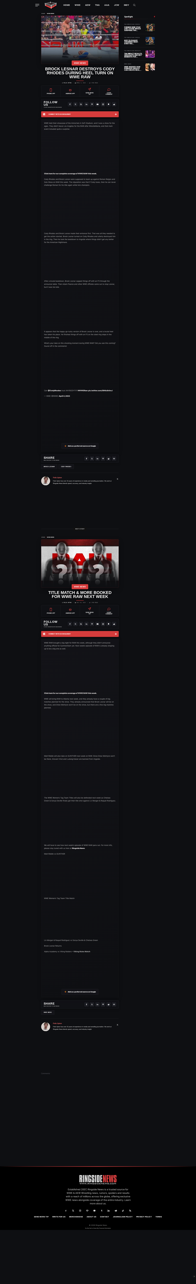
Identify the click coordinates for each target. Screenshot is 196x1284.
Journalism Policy (123, 1217)
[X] (75, 104)
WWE (77, 5)
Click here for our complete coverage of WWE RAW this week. (70, 174)
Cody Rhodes (66, 466)
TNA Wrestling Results (132, 50)
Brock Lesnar (49, 466)
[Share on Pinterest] (103, 458)
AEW (87, 5)
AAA (106, 5)
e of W (77, 693)
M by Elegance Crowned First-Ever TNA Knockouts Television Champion (131, 42)
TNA (97, 5)
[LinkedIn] (86, 104)
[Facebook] (70, 104)
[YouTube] (97, 104)
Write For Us (59, 1217)
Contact (104, 1217)
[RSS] (130, 1210)
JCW (116, 5)
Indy (126, 5)
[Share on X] (92, 458)
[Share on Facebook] (86, 458)
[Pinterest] (92, 104)
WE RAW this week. (88, 693)
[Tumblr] (101, 1210)
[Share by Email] (114, 458)
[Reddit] (114, 104)
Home (66, 5)
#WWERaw (83, 391)
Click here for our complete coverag (59, 693)
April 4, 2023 (64, 396)
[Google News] (81, 104)
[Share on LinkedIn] (97, 458)
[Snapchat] (108, 104)
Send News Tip (41, 1217)
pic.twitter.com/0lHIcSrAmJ (100, 391)
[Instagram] (103, 104)
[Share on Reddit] (108, 458)
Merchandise (76, 1217)
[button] (134, 5)
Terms (158, 1217)
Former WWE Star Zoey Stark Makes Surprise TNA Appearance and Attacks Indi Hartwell (132, 28)
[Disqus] (80, 1107)
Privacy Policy (144, 1217)
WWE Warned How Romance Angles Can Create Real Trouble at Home (132, 68)
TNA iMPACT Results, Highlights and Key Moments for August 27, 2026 (133, 55)
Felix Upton (67, 83)
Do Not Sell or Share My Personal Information (98, 1228)
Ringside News (78, 848)
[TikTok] (123, 1210)
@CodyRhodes (54, 391)
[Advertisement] (59, 263)
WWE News (50, 13)
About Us (91, 1217)
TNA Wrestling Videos (132, 24)
